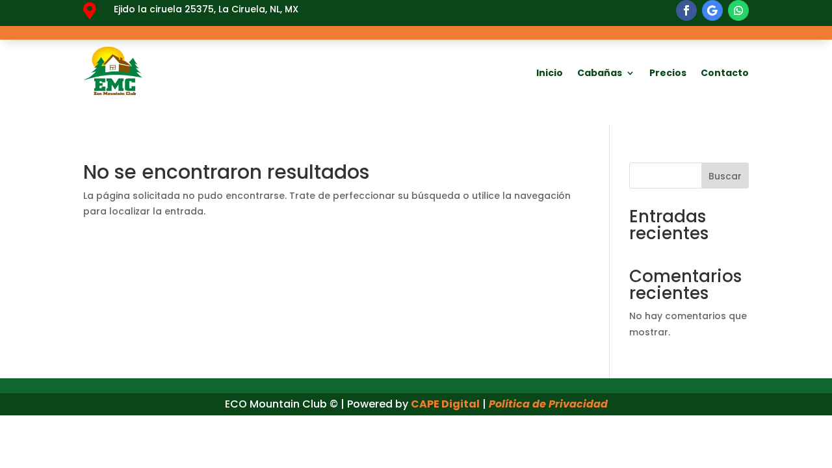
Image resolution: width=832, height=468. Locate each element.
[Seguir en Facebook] (686, 10)
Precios (667, 72)
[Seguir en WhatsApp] (738, 10)
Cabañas (599, 72)
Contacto (725, 72)
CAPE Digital (445, 403)
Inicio (549, 72)
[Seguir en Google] (712, 10)
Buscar (725, 176)
